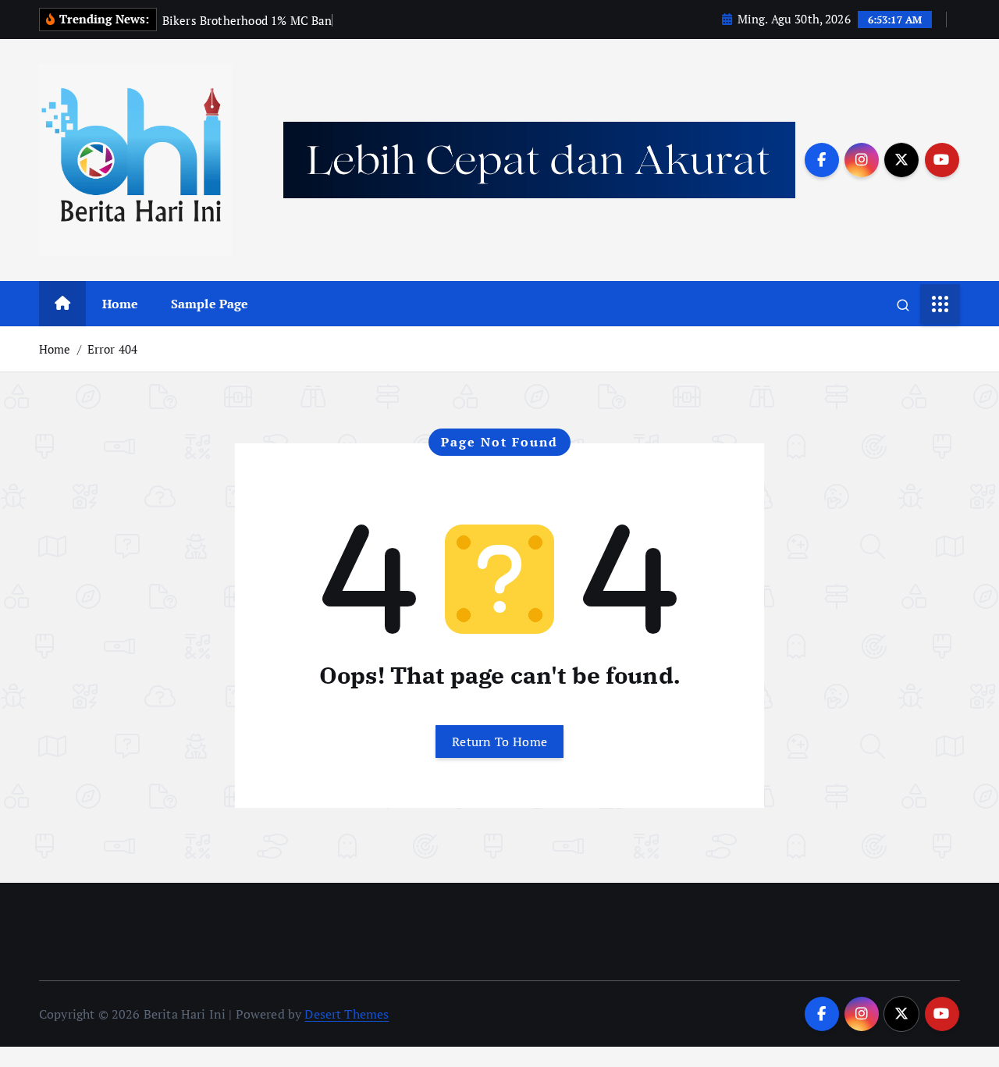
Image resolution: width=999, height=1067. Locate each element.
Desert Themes (346, 1014)
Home (120, 303)
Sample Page (210, 303)
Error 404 (112, 349)
